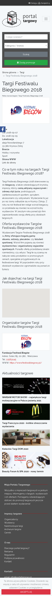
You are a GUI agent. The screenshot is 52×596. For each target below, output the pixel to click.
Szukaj (26, 54)
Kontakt (8, 561)
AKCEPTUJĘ (26, 592)
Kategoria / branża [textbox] (14, 46)
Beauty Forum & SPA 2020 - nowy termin (23, 471)
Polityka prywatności (14, 558)
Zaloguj (33, 3)
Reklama (8, 551)
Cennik (7, 532)
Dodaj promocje (27, 62)
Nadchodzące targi (13, 526)
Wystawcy (9, 522)
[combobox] (26, 45)
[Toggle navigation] (46, 19)
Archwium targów (12, 529)
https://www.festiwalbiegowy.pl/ (26, 362)
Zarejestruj (45, 3)
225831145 (11, 359)
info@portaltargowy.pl (21, 577)
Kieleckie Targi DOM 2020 (15, 449)
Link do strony (9, 162)
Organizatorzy (11, 519)
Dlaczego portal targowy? (16, 548)
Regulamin (9, 555)
